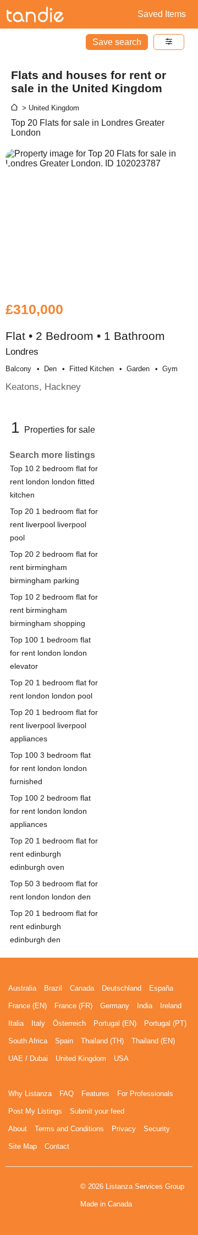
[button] (168, 42)
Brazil (53, 988)
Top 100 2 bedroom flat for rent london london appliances (50, 811)
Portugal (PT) (165, 1023)
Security (157, 1129)
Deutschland (121, 988)
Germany (114, 1006)
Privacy (124, 1129)
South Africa (27, 1041)
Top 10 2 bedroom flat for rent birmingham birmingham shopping (54, 610)
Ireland (171, 1006)
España (161, 988)
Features (95, 1093)
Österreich (69, 1023)
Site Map (22, 1146)
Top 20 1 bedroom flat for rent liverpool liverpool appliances (54, 725)
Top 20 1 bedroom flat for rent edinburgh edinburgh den (54, 926)
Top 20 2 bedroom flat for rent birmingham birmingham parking (54, 567)
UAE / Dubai (28, 1058)
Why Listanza (30, 1093)
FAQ (66, 1093)
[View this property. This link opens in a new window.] (99, 219)
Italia (16, 1023)
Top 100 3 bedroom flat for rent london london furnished (50, 768)
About (17, 1129)
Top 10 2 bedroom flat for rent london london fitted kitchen (54, 481)
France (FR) (73, 1006)
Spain (64, 1041)
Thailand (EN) (153, 1041)
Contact (57, 1146)
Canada (82, 988)
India (144, 1006)
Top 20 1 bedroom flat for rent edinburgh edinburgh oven (54, 853)
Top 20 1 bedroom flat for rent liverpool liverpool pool (54, 524)
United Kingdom (81, 1058)
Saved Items (162, 14)
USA (121, 1058)
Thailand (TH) (102, 1041)
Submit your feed (97, 1111)
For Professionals (145, 1093)
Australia (22, 988)
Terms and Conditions (69, 1129)
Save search (116, 42)
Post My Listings (35, 1111)
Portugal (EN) (115, 1023)
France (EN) (27, 1006)
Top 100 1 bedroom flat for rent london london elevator (50, 652)
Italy (38, 1023)
